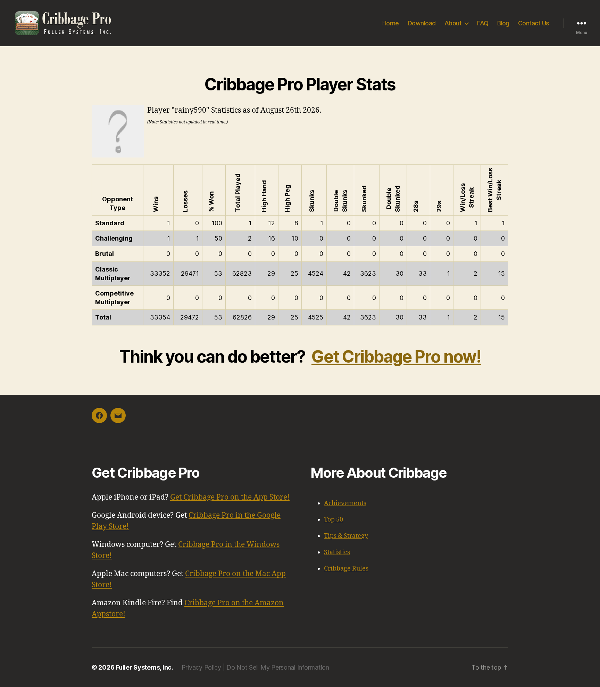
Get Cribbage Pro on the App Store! (230, 497)
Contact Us (533, 23)
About (453, 23)
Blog (503, 23)
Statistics (337, 552)
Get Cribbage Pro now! (396, 356)
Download (422, 23)
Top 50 (333, 520)
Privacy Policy (201, 667)
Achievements (345, 503)
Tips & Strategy (346, 536)
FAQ (483, 23)
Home (390, 23)
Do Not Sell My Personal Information (277, 667)
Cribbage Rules (346, 569)
